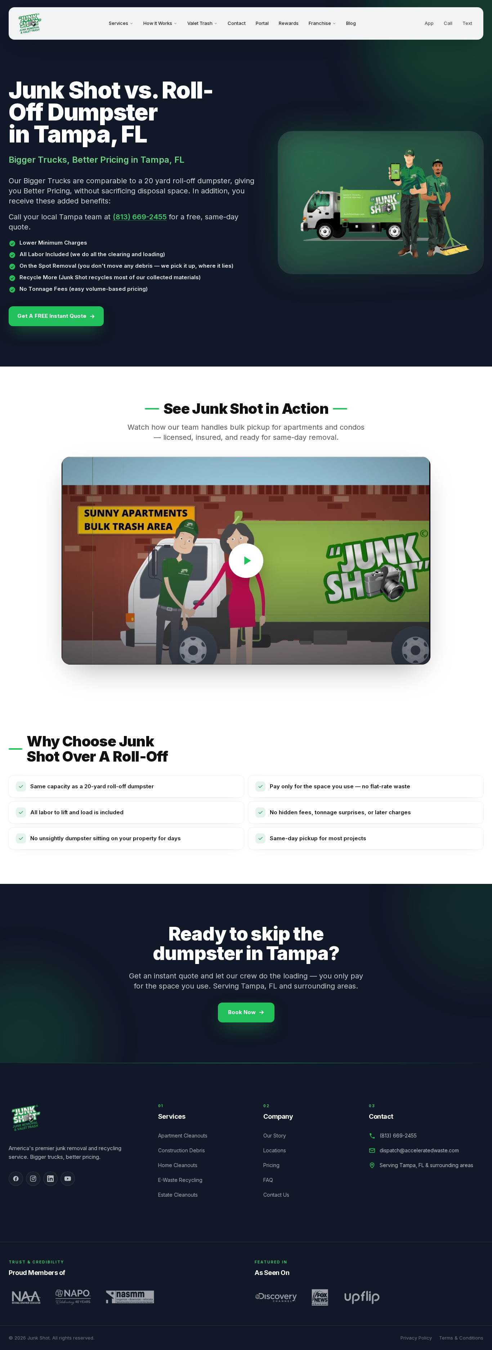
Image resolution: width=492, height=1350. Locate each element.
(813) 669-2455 (140, 216)
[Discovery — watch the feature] (276, 1297)
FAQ (272, 1180)
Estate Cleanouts (182, 1195)
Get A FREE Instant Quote (51, 315)
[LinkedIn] (50, 1178)
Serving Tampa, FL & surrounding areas (426, 1165)
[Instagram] (33, 1178)
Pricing (275, 1165)
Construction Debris (185, 1150)
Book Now (242, 1012)
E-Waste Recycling (184, 1180)
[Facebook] (16, 1178)
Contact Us (280, 1195)
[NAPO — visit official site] (72, 1297)
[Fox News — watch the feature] (320, 1297)
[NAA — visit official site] (25, 1297)
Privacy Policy (416, 1338)
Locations (278, 1150)
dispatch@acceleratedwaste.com (419, 1150)
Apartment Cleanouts (186, 1135)
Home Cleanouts (181, 1165)
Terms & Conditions (461, 1338)
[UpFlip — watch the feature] (361, 1297)
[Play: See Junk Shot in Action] (246, 561)
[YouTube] (68, 1178)
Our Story (278, 1135)
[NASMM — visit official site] (130, 1297)
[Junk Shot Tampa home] (30, 23)
